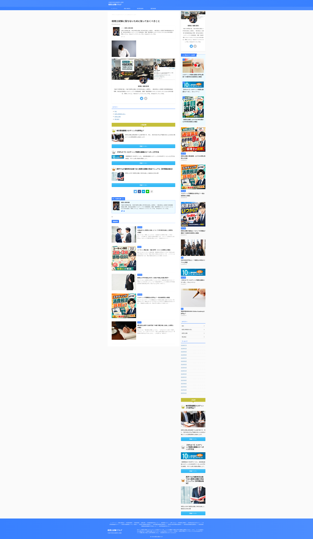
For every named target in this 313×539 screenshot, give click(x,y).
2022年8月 (184, 355)
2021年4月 (184, 390)
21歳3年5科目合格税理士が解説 (115, 533)
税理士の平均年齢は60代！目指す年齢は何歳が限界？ (153, 278)
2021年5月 (184, 386)
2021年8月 (184, 380)
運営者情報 (153, 8)
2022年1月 (183, 377)
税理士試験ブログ (114, 4)
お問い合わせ (173, 522)
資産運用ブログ (164, 522)
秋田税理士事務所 (182, 522)
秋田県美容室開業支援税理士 (190, 524)
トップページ (114, 8)
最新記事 (143, 522)
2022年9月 (184, 351)
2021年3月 (184, 393)
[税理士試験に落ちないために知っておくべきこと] (143, 191)
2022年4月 (184, 367)
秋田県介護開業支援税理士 (145, 524)
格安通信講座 (140, 8)
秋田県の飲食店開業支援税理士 (175, 524)
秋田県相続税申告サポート (165, 526)
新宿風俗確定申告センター (153, 522)
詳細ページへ (143, 146)
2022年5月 (184, 364)
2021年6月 (184, 383)
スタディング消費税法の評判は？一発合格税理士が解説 (153, 297)
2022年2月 (184, 374)
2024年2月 (184, 348)
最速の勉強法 (127, 8)
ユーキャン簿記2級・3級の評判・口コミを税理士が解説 (153, 250)
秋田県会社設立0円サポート (194, 522)
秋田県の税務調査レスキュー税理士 (129, 524)
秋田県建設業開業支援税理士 (159, 524)
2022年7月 (184, 358)
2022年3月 (184, 370)
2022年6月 (184, 361)
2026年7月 (184, 345)
